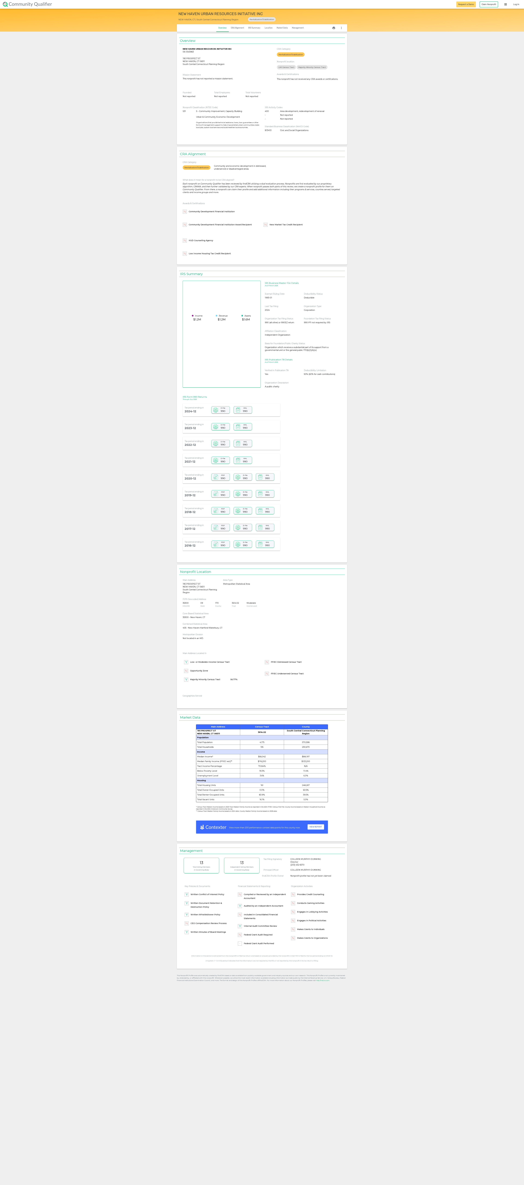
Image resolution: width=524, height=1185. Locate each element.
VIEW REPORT (315, 827)
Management (298, 28)
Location (269, 28)
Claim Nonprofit (489, 4)
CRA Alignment (237, 28)
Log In (516, 4)
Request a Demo (466, 4)
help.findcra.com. (323, 980)
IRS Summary (254, 28)
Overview (222, 28)
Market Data (282, 28)
